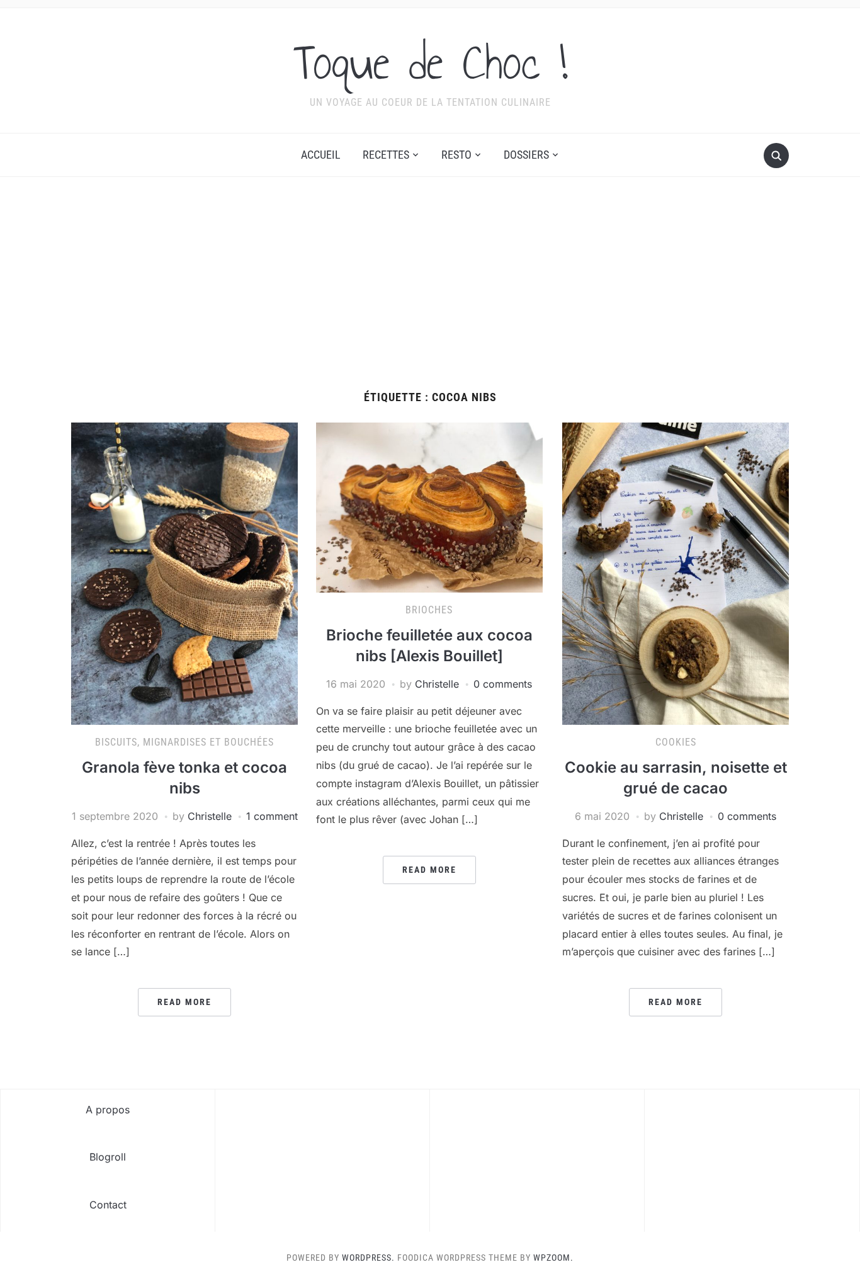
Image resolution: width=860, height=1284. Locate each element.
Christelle (210, 816)
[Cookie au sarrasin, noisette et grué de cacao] (675, 573)
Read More (184, 1002)
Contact (108, 1204)
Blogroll (107, 1156)
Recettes (386, 154)
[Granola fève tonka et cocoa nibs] (184, 573)
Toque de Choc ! (430, 62)
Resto (456, 154)
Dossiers (526, 154)
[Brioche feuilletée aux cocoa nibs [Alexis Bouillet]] (429, 507)
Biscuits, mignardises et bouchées (184, 742)
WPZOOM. (553, 1258)
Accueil (321, 154)
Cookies (675, 742)
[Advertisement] (430, 296)
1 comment (272, 816)
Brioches (429, 610)
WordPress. (368, 1258)
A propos (108, 1109)
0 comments (502, 684)
